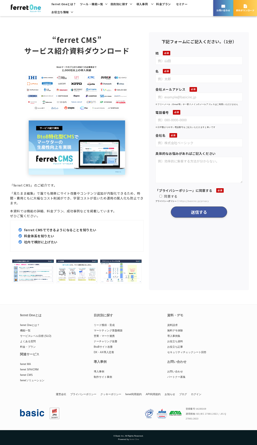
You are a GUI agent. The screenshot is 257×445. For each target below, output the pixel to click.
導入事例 (142, 4)
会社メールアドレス (170, 89)
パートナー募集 (176, 376)
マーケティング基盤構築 (108, 330)
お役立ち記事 (175, 346)
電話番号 (162, 112)
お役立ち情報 (60, 12)
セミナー (182, 4)
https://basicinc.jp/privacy (194, 200)
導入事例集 (173, 335)
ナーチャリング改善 (105, 341)
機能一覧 (25, 330)
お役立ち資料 (175, 341)
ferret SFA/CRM (29, 369)
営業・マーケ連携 (104, 335)
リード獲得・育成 (104, 325)
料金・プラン (28, 346)
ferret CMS (26, 374)
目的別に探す (119, 4)
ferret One (134, 439)
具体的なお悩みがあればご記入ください (185, 153)
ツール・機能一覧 (91, 4)
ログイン (196, 394)
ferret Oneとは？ (63, 4)
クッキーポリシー (110, 394)
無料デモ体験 (175, 330)
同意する (170, 196)
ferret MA (25, 364)
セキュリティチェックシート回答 (186, 352)
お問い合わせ (223, 10)
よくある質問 (28, 341)
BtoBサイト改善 (103, 346)
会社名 (160, 135)
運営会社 (61, 394)
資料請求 (172, 325)
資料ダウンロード (245, 10)
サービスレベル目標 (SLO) (35, 335)
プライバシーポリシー (83, 394)
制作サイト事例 (103, 376)
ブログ (183, 394)
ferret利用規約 (133, 394)
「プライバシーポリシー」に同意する (183, 190)
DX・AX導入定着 (104, 352)
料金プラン (163, 4)
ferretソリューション (32, 380)
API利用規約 (153, 394)
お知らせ (170, 394)
